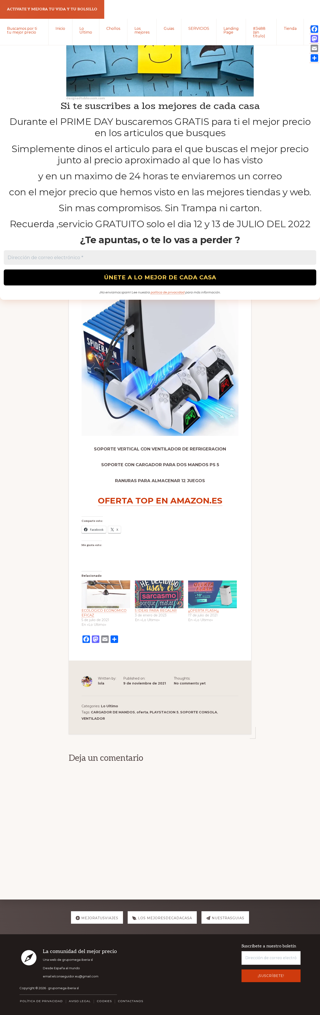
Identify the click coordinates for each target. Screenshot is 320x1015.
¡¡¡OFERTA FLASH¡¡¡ (203, 610)
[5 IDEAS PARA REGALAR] (159, 594)
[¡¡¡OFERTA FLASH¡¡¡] (212, 594)
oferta (142, 712)
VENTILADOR (93, 718)
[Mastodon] (314, 39)
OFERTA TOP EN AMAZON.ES (160, 501)
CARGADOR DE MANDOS (113, 712)
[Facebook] (314, 29)
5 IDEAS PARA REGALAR (156, 610)
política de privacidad (168, 292)
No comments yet (190, 683)
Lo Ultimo (109, 706)
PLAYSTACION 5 (164, 712)
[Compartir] (314, 58)
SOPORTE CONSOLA (198, 712)
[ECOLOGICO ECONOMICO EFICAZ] (106, 594)
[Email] (314, 48)
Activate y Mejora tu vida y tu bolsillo (52, 9)
